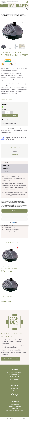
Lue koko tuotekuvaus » (7, 99)
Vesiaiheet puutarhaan (11, 14)
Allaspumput (20, 14)
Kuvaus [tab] (5, 162)
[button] (8, 119)
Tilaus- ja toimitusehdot (14, 406)
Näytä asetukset (15, 219)
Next (24, 257)
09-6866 (14, 388)
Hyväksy (14, 210)
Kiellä (14, 215)
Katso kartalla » (14, 379)
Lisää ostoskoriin (10, 115)
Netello (17, 421)
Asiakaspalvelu (14, 404)
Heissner (25, 128)
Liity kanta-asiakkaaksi (10, 359)
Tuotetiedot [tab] (7, 168)
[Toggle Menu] (2, 5)
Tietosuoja (14, 222)
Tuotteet (3, 14)
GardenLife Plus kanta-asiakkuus (14, 410)
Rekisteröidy (14, 408)
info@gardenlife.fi (14, 154)
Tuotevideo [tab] (6, 165)
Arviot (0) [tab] (6, 171)
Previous (3, 257)
